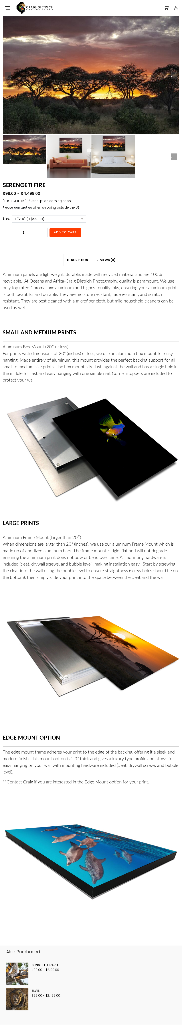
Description (77, 260)
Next (174, 75)
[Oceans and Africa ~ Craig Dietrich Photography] (34, 8)
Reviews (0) (106, 260)
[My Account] (176, 7)
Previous (8, 75)
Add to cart (65, 232)
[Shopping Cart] (166, 7)
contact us (23, 207)
